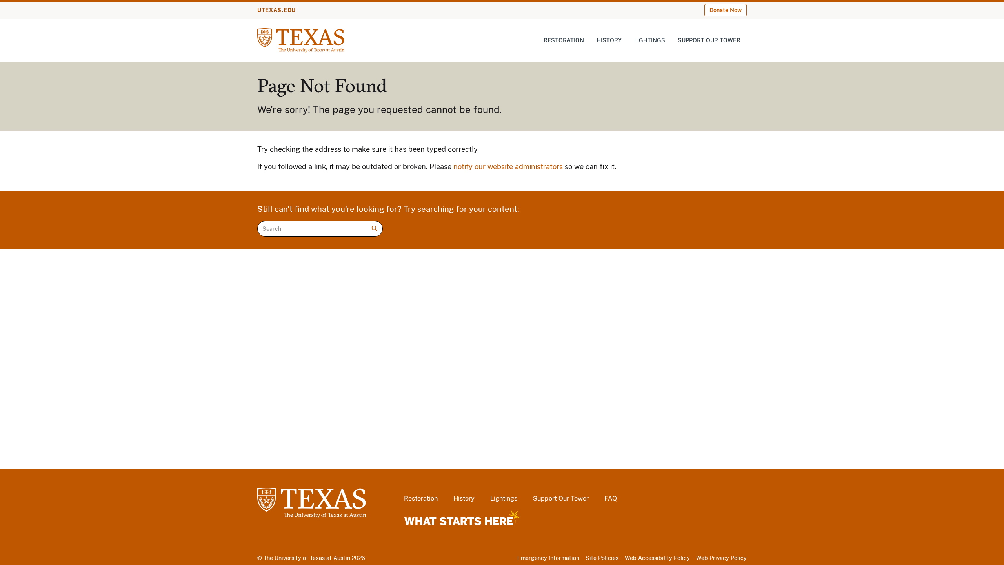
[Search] (374, 228)
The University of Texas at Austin (307, 558)
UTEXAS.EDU (276, 10)
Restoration (564, 40)
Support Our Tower (709, 40)
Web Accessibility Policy (657, 558)
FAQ (610, 498)
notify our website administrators (508, 166)
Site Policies (602, 558)
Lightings (649, 40)
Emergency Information (548, 558)
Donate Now (725, 10)
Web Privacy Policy (721, 558)
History (609, 40)
